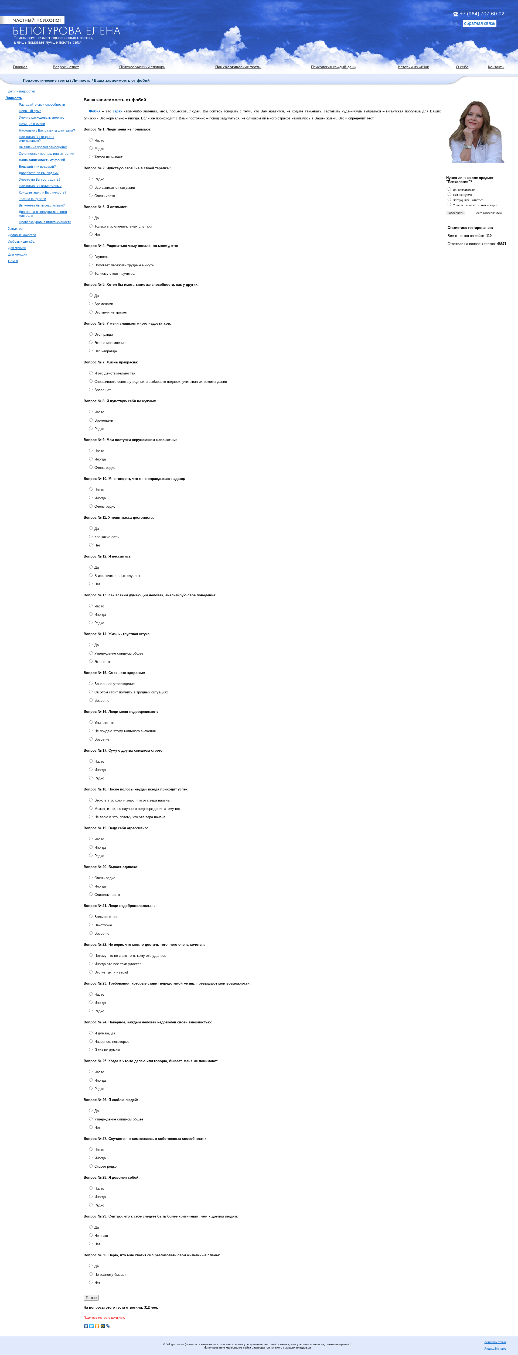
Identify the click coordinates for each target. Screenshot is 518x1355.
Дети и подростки (21, 91)
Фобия (95, 111)
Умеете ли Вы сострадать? (39, 179)
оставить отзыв (495, 1342)
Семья (13, 261)
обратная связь (479, 23)
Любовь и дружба (21, 241)
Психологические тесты (238, 67)
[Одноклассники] (97, 1326)
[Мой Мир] (103, 1326)
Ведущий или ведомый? (37, 166)
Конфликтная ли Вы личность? (42, 192)
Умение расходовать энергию (41, 117)
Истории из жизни (413, 67)
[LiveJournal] (108, 1326)
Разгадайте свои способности (42, 104)
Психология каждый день (333, 67)
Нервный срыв (30, 111)
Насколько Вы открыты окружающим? (36, 139)
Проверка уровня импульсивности (45, 222)
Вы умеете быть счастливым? (42, 205)
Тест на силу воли (32, 199)
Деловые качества (22, 235)
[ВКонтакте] (86, 1326)
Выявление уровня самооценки (43, 147)
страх (117, 111)
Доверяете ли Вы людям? (39, 173)
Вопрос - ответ (66, 67)
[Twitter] (91, 1326)
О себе (462, 67)
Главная (20, 67)
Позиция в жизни (32, 124)
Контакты (496, 67)
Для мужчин (17, 248)
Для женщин (17, 254)
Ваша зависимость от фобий (42, 160)
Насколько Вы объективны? (40, 186)
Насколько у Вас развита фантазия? (47, 130)
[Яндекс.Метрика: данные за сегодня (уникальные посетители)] (495, 1349)
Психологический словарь (142, 67)
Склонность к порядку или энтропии (46, 154)
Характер (15, 229)
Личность (13, 98)
